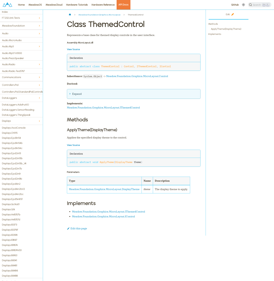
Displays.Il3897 (9, 239)
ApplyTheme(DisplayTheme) (226, 29)
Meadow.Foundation (13, 25)
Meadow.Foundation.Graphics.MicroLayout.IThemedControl (103, 107)
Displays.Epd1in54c (12, 148)
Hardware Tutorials (77, 4)
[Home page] (70, 14)
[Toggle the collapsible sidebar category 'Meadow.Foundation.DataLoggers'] (39, 98)
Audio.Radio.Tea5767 (13, 71)
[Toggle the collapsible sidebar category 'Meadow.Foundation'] (39, 25)
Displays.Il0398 (10, 234)
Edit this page (78, 228)
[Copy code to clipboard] (196, 66)
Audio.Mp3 (8, 46)
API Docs (123, 4)
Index (5, 11)
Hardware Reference (103, 4)
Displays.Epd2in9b (12, 178)
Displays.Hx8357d (11, 219)
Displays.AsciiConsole (14, 127)
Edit (228, 14)
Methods (213, 24)
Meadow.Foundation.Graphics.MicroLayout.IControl (103, 216)
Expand (77, 93)
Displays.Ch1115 (10, 132)
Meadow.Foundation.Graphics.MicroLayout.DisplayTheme (104, 189)
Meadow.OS (35, 4)
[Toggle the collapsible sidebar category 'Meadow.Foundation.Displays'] (39, 121)
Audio (5, 33)
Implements (214, 34)
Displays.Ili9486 (10, 270)
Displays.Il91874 (10, 245)
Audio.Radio (8, 64)
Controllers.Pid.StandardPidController (22, 91)
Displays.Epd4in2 (11, 183)
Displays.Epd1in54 (11, 137)
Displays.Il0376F (10, 229)
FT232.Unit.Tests (11, 17)
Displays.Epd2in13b (12, 158)
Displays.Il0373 (9, 224)
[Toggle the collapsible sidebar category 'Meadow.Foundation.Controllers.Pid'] (39, 85)
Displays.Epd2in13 (11, 153)
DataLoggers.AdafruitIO (15, 104)
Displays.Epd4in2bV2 (13, 189)
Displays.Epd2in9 (11, 173)
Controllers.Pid (10, 84)
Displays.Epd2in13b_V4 (14, 163)
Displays (6, 120)
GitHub (235, 4)
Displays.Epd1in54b (12, 143)
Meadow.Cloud (54, 4)
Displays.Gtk (8, 209)
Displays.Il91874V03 (12, 250)
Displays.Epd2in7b (12, 168)
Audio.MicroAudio (12, 40)
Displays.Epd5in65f (12, 199)
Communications (11, 77)
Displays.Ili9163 (9, 255)
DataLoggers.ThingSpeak (16, 114)
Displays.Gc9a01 (10, 204)
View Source (73, 49)
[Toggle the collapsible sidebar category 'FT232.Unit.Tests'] (39, 18)
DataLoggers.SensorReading (18, 109)
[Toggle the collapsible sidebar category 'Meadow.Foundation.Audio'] (39, 33)
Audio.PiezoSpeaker (13, 58)
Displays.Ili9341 (9, 260)
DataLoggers (9, 97)
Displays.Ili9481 (9, 265)
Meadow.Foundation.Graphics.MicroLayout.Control (137, 76)
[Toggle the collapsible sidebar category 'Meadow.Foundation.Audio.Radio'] (39, 64)
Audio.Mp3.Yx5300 (12, 53)
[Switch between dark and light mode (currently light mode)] (243, 4)
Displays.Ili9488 (10, 275)
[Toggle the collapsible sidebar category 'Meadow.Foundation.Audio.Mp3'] (39, 46)
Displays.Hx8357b (11, 214)
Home (21, 4)
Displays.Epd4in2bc (13, 194)
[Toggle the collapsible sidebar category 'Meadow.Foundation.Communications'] (39, 77)
